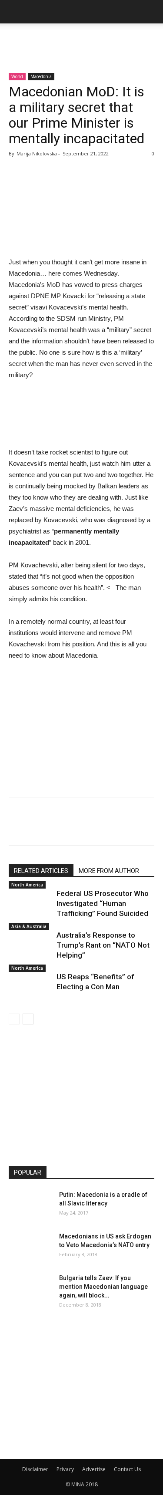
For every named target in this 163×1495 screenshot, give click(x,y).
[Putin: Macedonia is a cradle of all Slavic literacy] (30, 1205)
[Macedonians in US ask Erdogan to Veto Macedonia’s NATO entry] (30, 1247)
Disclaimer (35, 1469)
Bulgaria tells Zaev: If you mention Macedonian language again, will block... (103, 1286)
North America (27, 885)
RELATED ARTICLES (41, 870)
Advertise (94, 1469)
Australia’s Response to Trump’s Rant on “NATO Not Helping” (103, 945)
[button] (151, 11)
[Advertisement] (81, 38)
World (17, 76)
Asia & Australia (29, 926)
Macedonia (41, 76)
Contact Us (127, 1469)
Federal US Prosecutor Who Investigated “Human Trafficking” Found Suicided (103, 903)
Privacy (65, 1469)
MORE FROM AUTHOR (109, 870)
